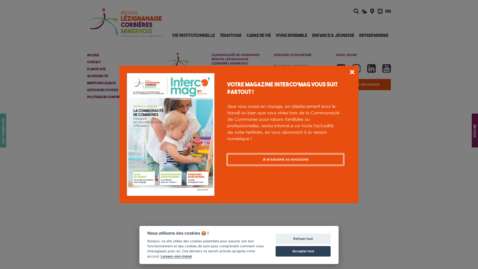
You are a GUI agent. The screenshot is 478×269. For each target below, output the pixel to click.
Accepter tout (303, 251)
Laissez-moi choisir (176, 256)
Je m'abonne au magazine (285, 159)
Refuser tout (303, 239)
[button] (352, 73)
